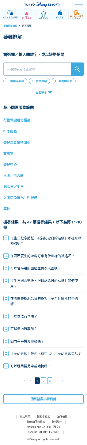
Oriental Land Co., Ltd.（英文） (43, 427)
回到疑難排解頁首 (43, 399)
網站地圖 (25, 416)
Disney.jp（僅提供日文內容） (43, 432)
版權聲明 (57, 421)
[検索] (77, 69)
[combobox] (43, 69)
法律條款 (62, 416)
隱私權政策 (43, 416)
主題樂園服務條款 (35, 421)
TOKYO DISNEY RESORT (42, 4)
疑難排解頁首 (10, 25)
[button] (15, 81)
